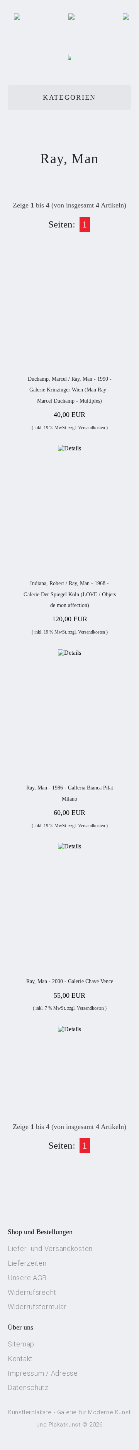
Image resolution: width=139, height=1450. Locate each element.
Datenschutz (28, 1387)
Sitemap (21, 1344)
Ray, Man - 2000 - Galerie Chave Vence (69, 981)
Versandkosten (91, 427)
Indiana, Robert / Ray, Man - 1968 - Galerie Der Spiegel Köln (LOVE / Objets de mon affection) (70, 594)
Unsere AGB (27, 1278)
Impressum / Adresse (43, 1373)
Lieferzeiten (27, 1263)
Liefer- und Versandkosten (50, 1248)
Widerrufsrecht (32, 1292)
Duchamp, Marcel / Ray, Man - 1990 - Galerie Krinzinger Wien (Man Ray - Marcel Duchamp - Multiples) (70, 390)
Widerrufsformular (37, 1307)
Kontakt (20, 1359)
